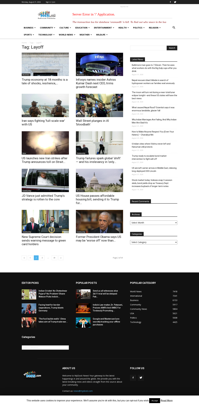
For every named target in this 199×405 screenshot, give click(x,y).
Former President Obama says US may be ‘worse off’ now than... (98, 238)
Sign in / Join (50, 2)
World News (66, 34)
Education (81, 27)
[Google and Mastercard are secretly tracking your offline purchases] (83, 322)
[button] (173, 28)
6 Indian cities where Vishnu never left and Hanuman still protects (151, 145)
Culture (64, 27)
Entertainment (103, 27)
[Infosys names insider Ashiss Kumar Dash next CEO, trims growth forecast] (99, 64)
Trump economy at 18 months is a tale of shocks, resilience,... (45, 81)
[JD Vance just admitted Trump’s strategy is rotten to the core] (45, 180)
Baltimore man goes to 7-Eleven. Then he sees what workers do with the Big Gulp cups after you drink (154, 68)
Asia (24, 153)
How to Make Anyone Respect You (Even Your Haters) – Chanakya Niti (153, 133)
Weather (85, 34)
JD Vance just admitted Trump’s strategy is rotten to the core (43, 197)
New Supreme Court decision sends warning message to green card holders (44, 240)
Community (46, 27)
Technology (45, 34)
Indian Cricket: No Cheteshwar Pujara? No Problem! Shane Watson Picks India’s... (53, 294)
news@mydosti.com (83, 391)
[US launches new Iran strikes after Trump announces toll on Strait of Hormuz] (45, 143)
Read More (167, 400)
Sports (28, 34)
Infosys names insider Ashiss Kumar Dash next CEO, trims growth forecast (96, 83)
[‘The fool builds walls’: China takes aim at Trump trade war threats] (29, 322)
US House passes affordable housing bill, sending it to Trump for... (97, 199)
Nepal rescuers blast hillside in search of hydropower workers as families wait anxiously (153, 81)
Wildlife (100, 34)
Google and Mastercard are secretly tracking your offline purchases (106, 322)
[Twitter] (175, 2)
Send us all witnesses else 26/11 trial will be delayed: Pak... (105, 294)
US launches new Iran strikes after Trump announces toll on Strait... (44, 160)
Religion (153, 27)
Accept (155, 400)
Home (24, 42)
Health (122, 27)
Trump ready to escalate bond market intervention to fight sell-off (149, 157)
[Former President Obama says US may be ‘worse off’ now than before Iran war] (99, 221)
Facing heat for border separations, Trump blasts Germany (51, 308)
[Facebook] (170, 2)
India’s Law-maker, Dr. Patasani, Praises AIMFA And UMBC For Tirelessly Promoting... (108, 308)
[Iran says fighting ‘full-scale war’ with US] (45, 105)
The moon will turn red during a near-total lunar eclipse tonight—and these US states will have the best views (154, 95)
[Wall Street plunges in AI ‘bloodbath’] (99, 105)
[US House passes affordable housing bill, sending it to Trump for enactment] (99, 180)
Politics (137, 27)
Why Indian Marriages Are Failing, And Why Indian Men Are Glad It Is (154, 121)
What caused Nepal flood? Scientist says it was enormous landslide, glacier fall (153, 109)
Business (28, 27)
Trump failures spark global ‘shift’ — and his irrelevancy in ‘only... (98, 160)
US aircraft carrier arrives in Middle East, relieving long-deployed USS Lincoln (154, 169)
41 (54, 258)
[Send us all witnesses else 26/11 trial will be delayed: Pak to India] (83, 294)
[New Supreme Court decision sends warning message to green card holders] (45, 221)
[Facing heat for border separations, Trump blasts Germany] (29, 308)
